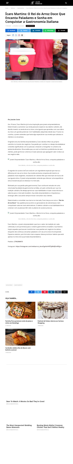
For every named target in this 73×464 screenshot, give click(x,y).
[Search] (66, 3)
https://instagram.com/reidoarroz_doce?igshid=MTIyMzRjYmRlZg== (39, 246)
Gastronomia (30, 26)
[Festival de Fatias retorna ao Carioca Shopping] (53, 310)
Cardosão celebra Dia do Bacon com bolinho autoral (18, 349)
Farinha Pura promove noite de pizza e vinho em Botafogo (19, 322)
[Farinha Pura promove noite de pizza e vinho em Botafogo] (20, 310)
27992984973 (18, 242)
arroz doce (9, 285)
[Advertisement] (36, 100)
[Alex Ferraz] (36, 3)
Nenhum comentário (19, 26)
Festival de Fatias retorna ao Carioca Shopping (51, 322)
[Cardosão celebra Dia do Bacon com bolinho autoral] (20, 337)
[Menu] (7, 3)
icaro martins (18, 285)
